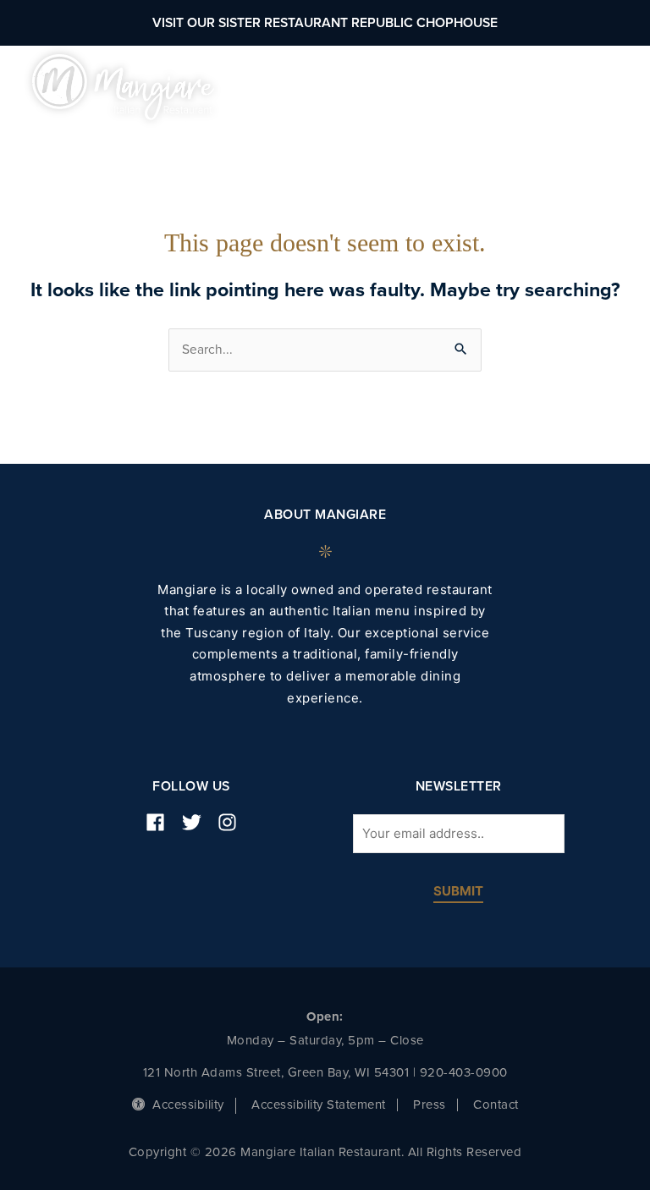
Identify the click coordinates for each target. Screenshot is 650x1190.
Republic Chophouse (424, 22)
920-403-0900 (464, 1072)
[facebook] (162, 822)
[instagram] (234, 822)
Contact (496, 1104)
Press (429, 1104)
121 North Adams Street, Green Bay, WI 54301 (276, 1072)
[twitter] (198, 822)
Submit (458, 891)
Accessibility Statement (318, 1104)
